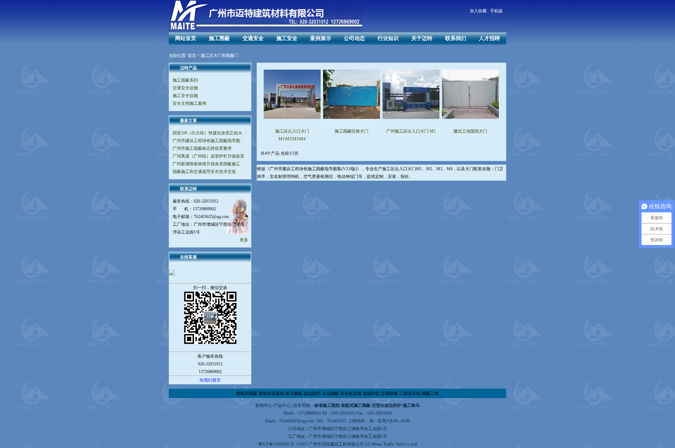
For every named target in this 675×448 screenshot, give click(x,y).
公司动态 (354, 38)
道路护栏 (371, 393)
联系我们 (455, 38)
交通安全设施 (185, 87)
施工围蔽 (219, 38)
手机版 (496, 10)
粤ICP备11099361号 (276, 444)
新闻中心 (263, 405)
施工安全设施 (185, 95)
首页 (192, 55)
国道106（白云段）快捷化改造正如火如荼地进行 (210, 132)
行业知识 (388, 38)
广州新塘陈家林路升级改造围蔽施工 (206, 163)
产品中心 (282, 405)
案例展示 (320, 38)
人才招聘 (489, 38)
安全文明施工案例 (189, 103)
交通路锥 (389, 393)
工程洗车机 (409, 393)
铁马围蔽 (293, 393)
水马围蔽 (330, 393)
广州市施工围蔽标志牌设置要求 (202, 148)
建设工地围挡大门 (470, 131)
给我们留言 (210, 380)
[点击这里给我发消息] (210, 272)
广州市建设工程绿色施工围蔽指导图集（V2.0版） (210, 140)
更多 (244, 239)
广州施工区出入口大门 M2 (411, 131)
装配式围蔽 (246, 393)
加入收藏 (478, 10)
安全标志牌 (350, 393)
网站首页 (185, 38)
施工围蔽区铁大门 (351, 131)
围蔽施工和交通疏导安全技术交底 (204, 171)
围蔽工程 (430, 393)
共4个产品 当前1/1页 (279, 153)
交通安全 (253, 38)
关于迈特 (421, 38)
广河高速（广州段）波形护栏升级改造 (208, 156)
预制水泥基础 (271, 393)
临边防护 (312, 393)
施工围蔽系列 (185, 80)
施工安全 (286, 38)
